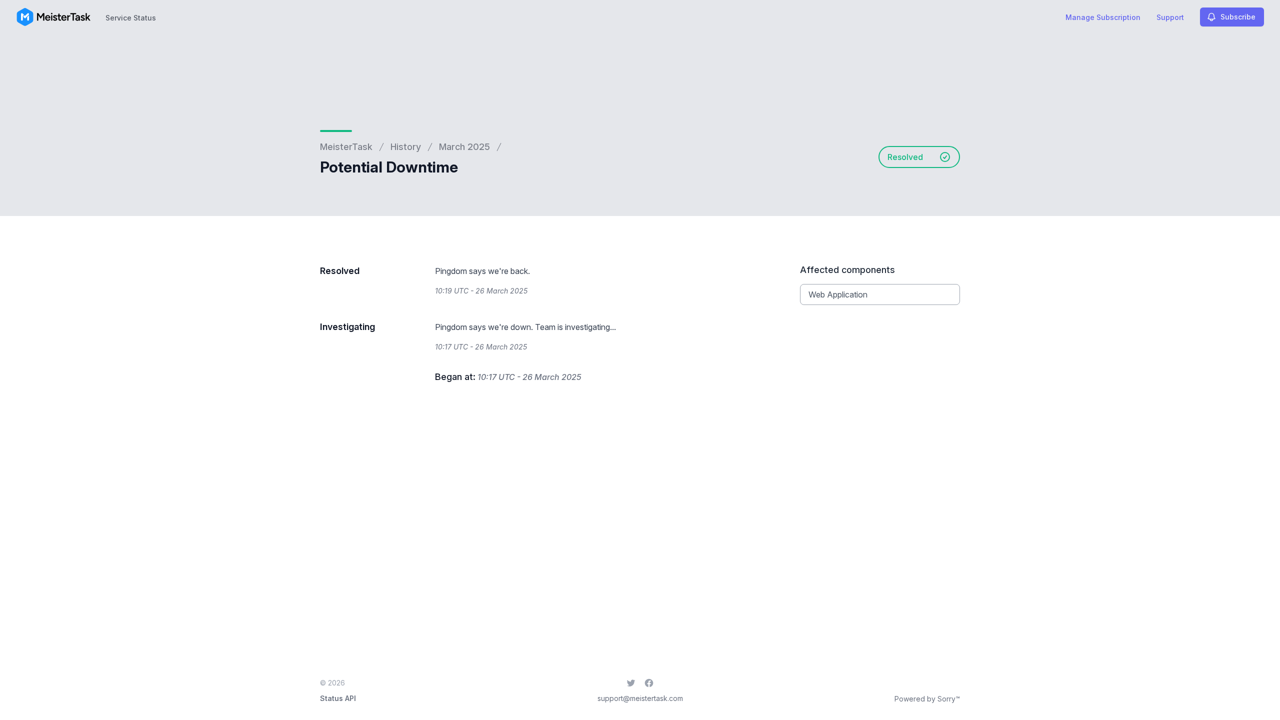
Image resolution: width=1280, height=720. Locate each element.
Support (1170, 17)
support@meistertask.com (640, 698)
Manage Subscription (1103, 17)
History (405, 147)
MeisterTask (346, 147)
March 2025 (464, 147)
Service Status (131, 18)
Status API (338, 698)
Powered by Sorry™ (927, 698)
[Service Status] (54, 17)
